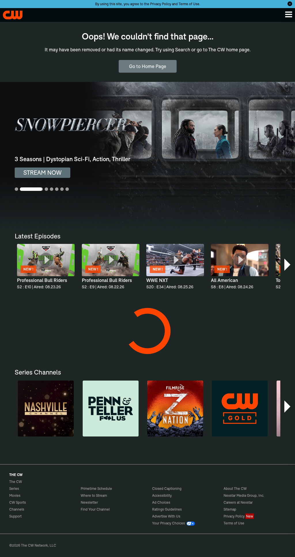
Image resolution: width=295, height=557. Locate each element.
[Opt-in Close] (290, 3)
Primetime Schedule (96, 488)
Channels (16, 509)
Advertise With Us (166, 516)
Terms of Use (189, 4)
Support (15, 516)
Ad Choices (161, 502)
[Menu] (288, 14)
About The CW (235, 488)
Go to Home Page (147, 66)
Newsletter (89, 502)
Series (14, 488)
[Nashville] (46, 408)
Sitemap (230, 509)
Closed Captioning (166, 488)
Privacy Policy (160, 4)
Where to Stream (94, 495)
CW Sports (17, 502)
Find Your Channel (95, 509)
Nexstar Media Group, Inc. (244, 495)
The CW (10, 13)
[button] (288, 264)
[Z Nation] (175, 408)
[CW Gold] (239, 408)
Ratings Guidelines (167, 509)
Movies (14, 495)
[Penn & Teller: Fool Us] (110, 408)
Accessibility (162, 495)
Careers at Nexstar (238, 502)
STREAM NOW (42, 172)
